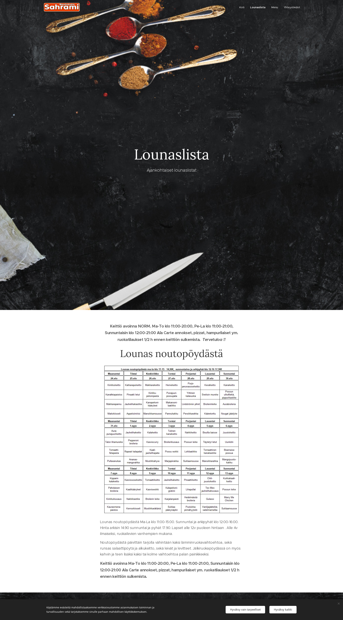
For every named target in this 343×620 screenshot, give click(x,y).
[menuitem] (242, 7)
